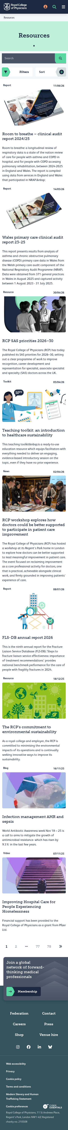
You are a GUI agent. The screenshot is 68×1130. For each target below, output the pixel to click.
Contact (49, 1013)
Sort (42, 72)
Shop (19, 1035)
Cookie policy (13, 1078)
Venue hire (48, 1035)
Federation (19, 1013)
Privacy (10, 1071)
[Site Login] (45, 6)
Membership (27, 991)
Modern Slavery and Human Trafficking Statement (22, 1096)
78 (49, 946)
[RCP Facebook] (28, 1047)
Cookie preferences (17, 1106)
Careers (19, 1024)
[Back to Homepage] (17, 7)
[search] (60, 58)
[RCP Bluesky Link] (50, 1047)
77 (38, 946)
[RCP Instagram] (17, 1047)
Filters (24, 72)
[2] (61, 946)
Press (48, 1024)
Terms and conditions (18, 1086)
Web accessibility (16, 1063)
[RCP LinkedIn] (39, 1047)
